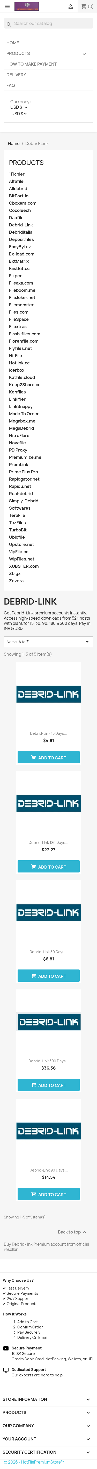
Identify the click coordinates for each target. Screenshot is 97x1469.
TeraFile (17, 515)
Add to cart (52, 758)
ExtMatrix (19, 261)
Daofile (16, 217)
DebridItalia (20, 232)
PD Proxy (18, 450)
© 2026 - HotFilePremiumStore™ (34, 1462)
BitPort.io (18, 196)
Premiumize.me (25, 457)
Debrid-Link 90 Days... (48, 1170)
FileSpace (19, 319)
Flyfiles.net (20, 348)
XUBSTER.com (24, 566)
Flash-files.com (24, 334)
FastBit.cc (19, 268)
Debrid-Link (21, 225)
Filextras (18, 326)
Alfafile (16, 181)
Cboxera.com (22, 203)
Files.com (18, 312)
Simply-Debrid (23, 501)
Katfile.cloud (22, 377)
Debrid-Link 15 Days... (48, 733)
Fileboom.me (22, 290)
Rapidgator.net (24, 479)
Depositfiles (21, 239)
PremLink (18, 464)
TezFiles (17, 522)
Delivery (16, 75)
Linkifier (17, 399)
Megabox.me (22, 421)
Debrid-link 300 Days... (48, 1060)
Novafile (17, 443)
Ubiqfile (17, 537)
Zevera (16, 581)
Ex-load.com (21, 254)
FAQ (10, 85)
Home (12, 43)
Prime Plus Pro (23, 472)
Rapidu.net (20, 486)
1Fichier (17, 174)
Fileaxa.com (21, 283)
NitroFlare (19, 435)
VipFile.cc (18, 552)
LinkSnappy (21, 406)
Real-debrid (21, 493)
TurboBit (18, 530)
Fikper (15, 276)
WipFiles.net (21, 559)
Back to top (73, 1232)
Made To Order (24, 414)
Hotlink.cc (19, 363)
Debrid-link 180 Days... (48, 842)
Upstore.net (21, 544)
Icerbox (16, 370)
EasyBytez (20, 247)
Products (46, 54)
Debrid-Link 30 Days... (48, 951)
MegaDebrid (21, 428)
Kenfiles (17, 392)
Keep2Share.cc (24, 384)
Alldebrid (18, 188)
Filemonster (21, 305)
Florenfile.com (24, 341)
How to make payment (31, 64)
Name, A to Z (48, 642)
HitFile (15, 355)
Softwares (20, 508)
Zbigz (15, 573)
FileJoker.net (22, 297)
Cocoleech (20, 210)
